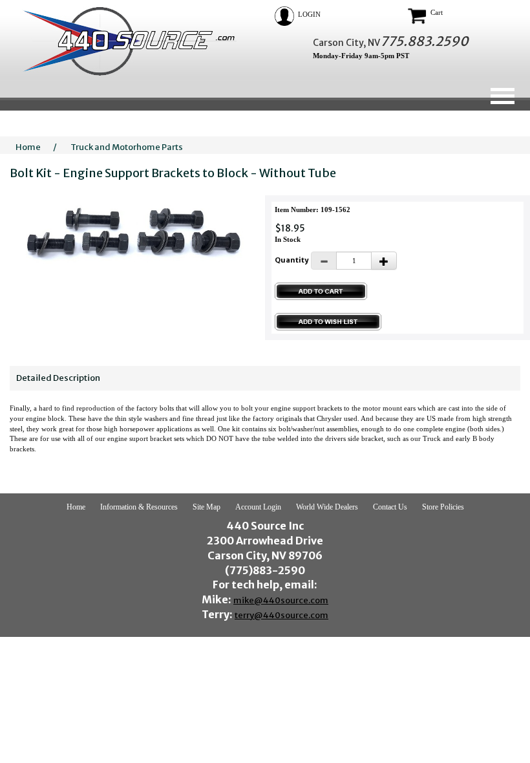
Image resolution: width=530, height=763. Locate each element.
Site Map (206, 506)
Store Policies (443, 506)
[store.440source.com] (123, 40)
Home (28, 147)
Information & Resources (139, 506)
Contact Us (390, 506)
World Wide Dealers (327, 506)
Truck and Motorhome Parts (126, 147)
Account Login (258, 506)
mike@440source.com (280, 600)
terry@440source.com (281, 615)
